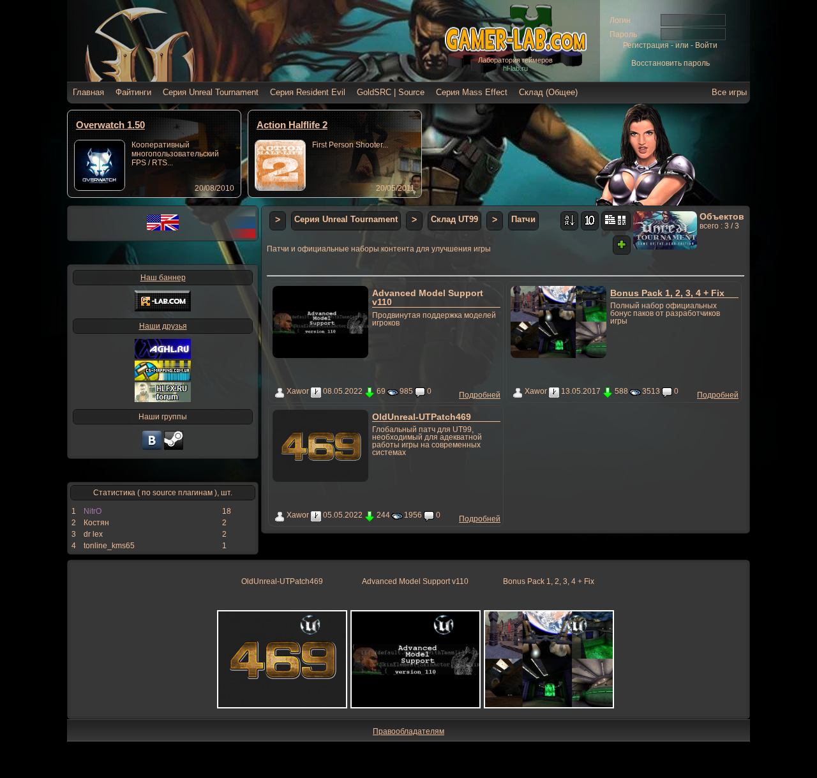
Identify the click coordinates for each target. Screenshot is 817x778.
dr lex (93, 534)
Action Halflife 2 (292, 124)
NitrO (92, 511)
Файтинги (133, 92)
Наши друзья (163, 326)
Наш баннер (163, 277)
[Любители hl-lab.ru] (173, 448)
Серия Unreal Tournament (211, 92)
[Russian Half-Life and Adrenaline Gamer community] (163, 356)
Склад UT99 (454, 219)
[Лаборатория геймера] (152, 448)
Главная (88, 92)
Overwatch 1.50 (110, 124)
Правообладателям (408, 731)
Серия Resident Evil (307, 92)
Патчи (523, 219)
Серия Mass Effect (471, 92)
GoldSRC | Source (390, 92)
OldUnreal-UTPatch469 (421, 417)
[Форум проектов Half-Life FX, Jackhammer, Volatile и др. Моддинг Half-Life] (163, 399)
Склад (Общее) (548, 92)
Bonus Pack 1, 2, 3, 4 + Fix (667, 293)
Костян (96, 522)
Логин (620, 20)
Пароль (623, 34)
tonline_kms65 (109, 545)
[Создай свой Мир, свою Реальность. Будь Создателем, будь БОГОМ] (163, 377)
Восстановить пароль (670, 63)
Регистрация (646, 45)
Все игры (729, 92)
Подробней (479, 395)
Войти (706, 45)
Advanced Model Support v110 (427, 297)
